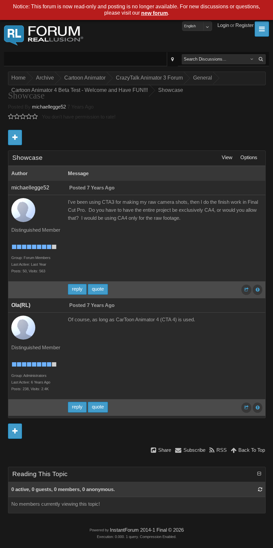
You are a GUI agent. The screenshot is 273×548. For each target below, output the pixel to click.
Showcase (170, 90)
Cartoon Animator (85, 78)
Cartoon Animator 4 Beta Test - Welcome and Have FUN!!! (79, 90)
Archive (45, 78)
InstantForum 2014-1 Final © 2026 (147, 530)
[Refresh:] (260, 489)
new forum (154, 13)
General (202, 78)
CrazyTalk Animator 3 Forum (149, 78)
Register (244, 25)
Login (223, 25)
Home (18, 78)
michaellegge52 (49, 107)
